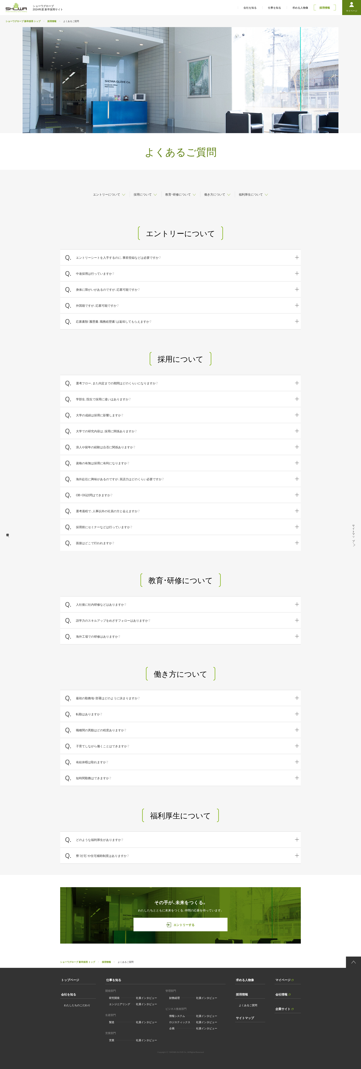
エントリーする (184, 924)
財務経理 (174, 998)
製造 (111, 1022)
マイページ (282, 979)
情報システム (177, 1016)
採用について (143, 194)
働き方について (214, 194)
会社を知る (68, 994)
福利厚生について (251, 194)
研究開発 (114, 998)
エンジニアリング (119, 1004)
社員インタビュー (146, 998)
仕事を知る (113, 979)
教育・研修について (178, 194)
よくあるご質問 (248, 1005)
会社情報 (281, 994)
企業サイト (282, 1008)
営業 (111, 1040)
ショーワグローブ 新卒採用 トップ (23, 21)
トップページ (70, 979)
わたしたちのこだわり (77, 1005)
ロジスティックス (179, 1022)
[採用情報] (7, 535)
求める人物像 (245, 979)
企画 (171, 1028)
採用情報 (51, 21)
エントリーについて (106, 194)
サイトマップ (245, 1017)
